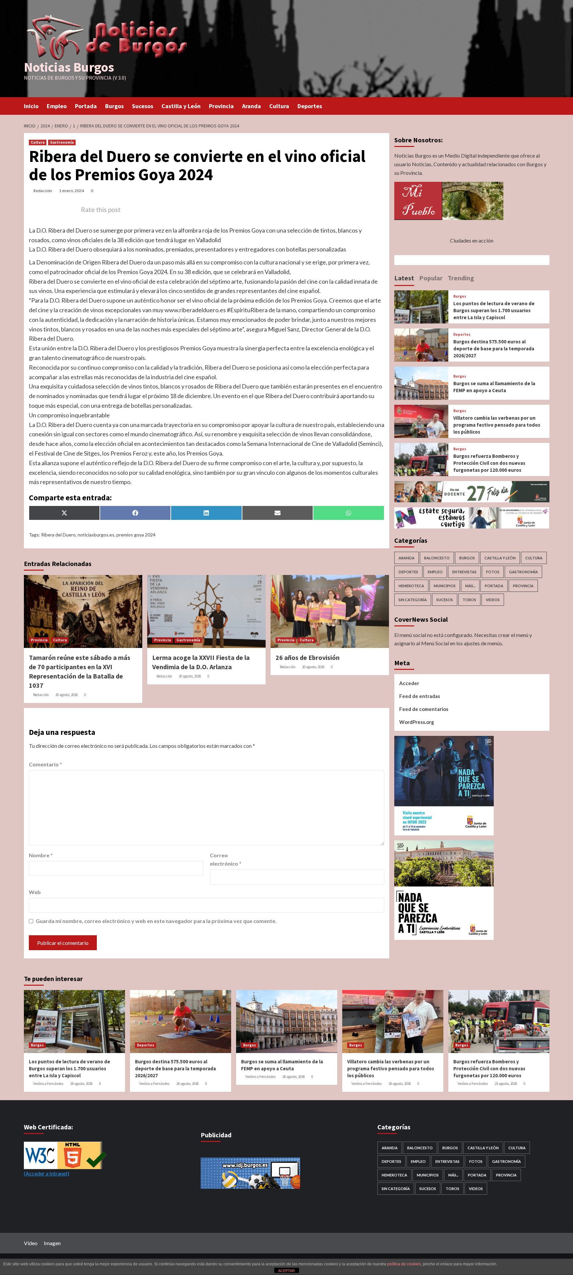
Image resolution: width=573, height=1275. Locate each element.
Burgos (114, 106)
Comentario (45, 764)
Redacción (42, 190)
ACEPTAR (286, 1271)
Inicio (31, 106)
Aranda (251, 106)
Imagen (52, 1243)
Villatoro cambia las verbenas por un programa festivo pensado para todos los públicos (496, 425)
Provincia (221, 106)
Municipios (445, 586)
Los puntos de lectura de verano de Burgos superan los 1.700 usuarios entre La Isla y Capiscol (494, 310)
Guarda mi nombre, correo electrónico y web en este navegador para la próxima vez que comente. (156, 921)
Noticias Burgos (69, 67)
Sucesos (142, 106)
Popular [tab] (431, 277)
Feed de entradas (419, 696)
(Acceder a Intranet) (46, 1173)
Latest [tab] (404, 277)
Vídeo (30, 1243)
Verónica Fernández (48, 1083)
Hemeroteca (411, 586)
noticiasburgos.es (96, 534)
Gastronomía (62, 142)
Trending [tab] (461, 277)
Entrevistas (464, 572)
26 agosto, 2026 (81, 1083)
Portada (86, 106)
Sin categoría (413, 600)
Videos (493, 600)
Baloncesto (437, 558)
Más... (470, 586)
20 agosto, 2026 (66, 694)
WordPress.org (416, 722)
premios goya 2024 (136, 534)
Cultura (279, 106)
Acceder (409, 683)
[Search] (545, 105)
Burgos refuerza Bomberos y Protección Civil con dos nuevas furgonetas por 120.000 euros (489, 463)
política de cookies (404, 1264)
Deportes (309, 106)
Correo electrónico (225, 859)
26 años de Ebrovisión (308, 657)
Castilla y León (181, 106)
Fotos (492, 572)
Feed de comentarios (423, 709)
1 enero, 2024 (71, 190)
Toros (469, 600)
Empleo (57, 106)
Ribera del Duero (58, 534)
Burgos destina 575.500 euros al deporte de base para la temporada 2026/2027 (493, 348)
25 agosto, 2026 (506, 1083)
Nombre (41, 855)
